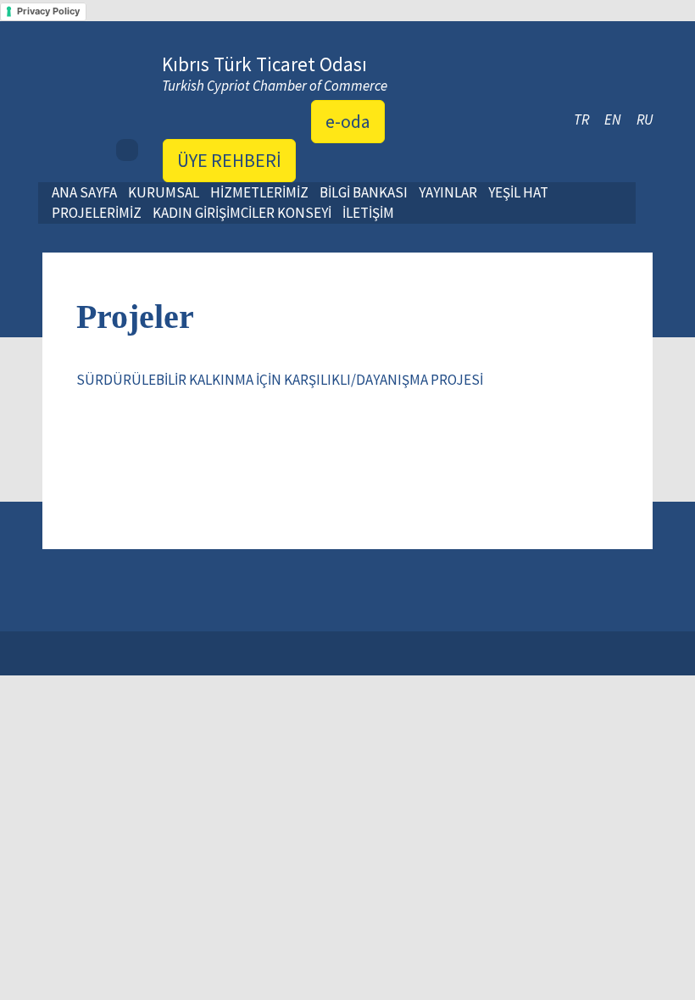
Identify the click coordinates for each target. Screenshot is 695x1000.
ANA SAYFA (84, 192)
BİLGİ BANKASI (364, 192)
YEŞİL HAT (518, 192)
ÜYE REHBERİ (229, 160)
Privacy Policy (48, 11)
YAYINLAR (448, 192)
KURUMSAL (163, 192)
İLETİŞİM (368, 212)
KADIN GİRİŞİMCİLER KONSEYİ (242, 212)
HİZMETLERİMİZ (259, 192)
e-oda (347, 121)
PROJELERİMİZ (97, 212)
